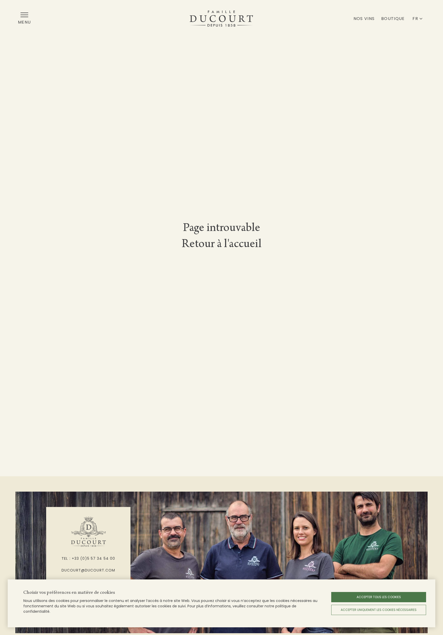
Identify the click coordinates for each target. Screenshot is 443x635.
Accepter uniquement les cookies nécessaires (379, 610)
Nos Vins (364, 19)
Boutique (393, 19)
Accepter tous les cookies (379, 597)
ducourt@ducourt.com (88, 570)
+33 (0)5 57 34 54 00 (93, 558)
